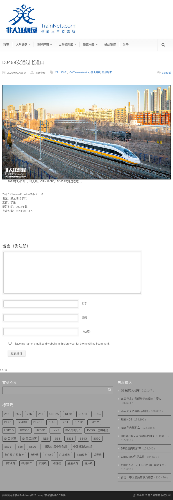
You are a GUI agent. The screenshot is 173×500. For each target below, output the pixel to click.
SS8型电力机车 (130, 390)
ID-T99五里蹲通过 (97, 430)
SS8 (20, 446)
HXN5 (55, 430)
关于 (126, 44)
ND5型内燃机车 (130, 427)
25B (6, 414)
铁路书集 (90, 44)
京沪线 (34, 455)
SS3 (57, 438)
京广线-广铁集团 (14, 455)
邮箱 (84, 317)
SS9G (32, 446)
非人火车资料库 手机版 (135, 411)
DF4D (7, 422)
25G (18, 414)
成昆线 (97, 455)
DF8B (51, 422)
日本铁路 (9, 463)
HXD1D (9, 430)
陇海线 (88, 463)
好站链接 (110, 44)
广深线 (49, 455)
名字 (84, 303)
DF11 (65, 422)
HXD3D (40, 430)
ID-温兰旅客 (29, 438)
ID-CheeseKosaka (79, 72)
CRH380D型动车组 (133, 456)
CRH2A (54, 414)
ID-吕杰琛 (10, 438)
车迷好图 (44, 44)
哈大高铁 (95, 72)
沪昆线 (43, 463)
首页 (6, 44)
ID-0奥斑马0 (72, 430)
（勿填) (86, 331)
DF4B (68, 414)
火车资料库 (67, 44)
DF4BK (82, 414)
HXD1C (94, 422)
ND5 (46, 438)
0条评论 (166, 72)
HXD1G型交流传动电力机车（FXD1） (144, 436)
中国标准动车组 (82, 446)
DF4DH (22, 422)
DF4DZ (37, 422)
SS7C (96, 438)
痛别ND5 (126, 419)
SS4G (83, 438)
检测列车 (107, 72)
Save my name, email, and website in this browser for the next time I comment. (61, 343)
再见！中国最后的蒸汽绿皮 (137, 477)
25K (29, 414)
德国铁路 (81, 455)
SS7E (7, 446)
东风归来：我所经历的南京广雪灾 (141, 398)
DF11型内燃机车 (131, 448)
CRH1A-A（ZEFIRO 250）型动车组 (142, 465)
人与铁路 (23, 44)
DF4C (97, 414)
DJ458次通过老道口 (23, 62)
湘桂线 (57, 463)
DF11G (79, 422)
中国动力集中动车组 (55, 446)
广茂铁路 (64, 455)
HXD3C (25, 430)
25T (40, 414)
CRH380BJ (61, 72)
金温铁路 (72, 463)
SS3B (69, 438)
